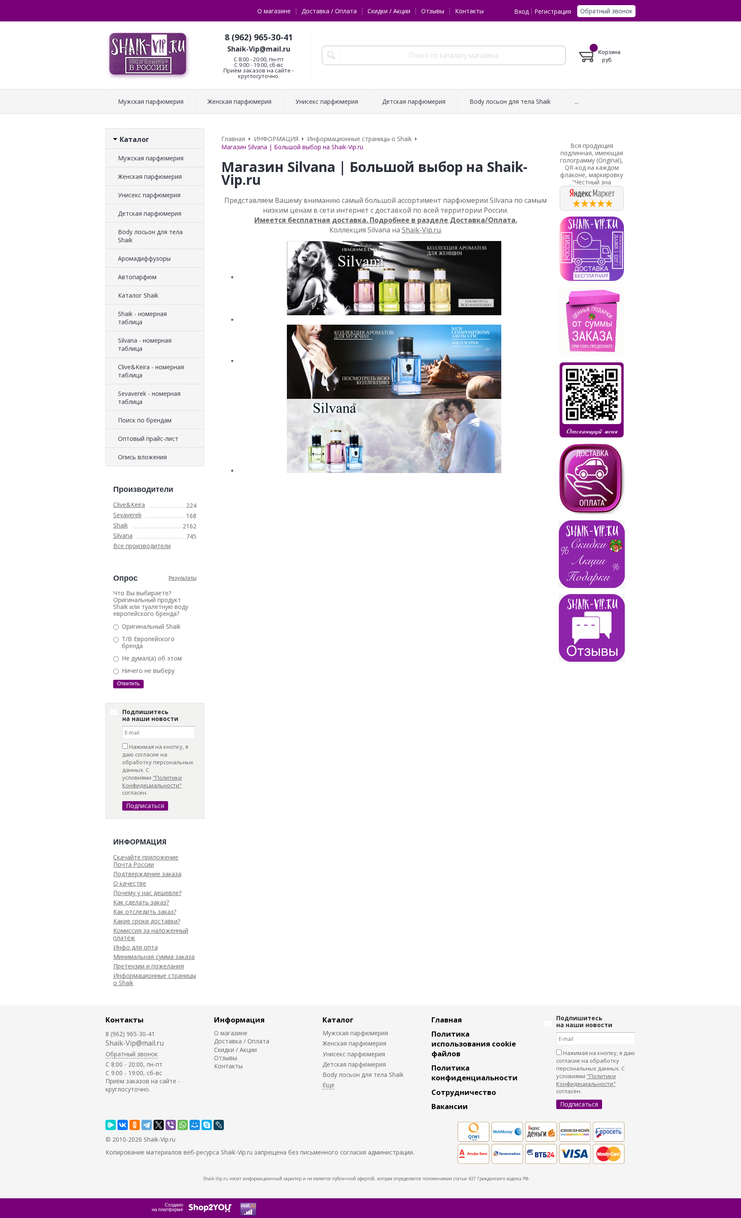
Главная (446, 1020)
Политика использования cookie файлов (473, 1043)
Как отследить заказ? (144, 911)
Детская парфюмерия (149, 213)
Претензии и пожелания (148, 966)
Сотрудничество (463, 1092)
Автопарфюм (137, 277)
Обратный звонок (606, 11)
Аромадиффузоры (144, 258)
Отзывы (432, 11)
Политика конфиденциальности (474, 1072)
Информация (239, 1020)
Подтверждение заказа (147, 874)
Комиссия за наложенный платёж (150, 934)
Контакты (469, 11)
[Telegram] (147, 1125)
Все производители (142, 546)
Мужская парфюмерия (151, 158)
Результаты (182, 578)
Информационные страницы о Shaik (154, 979)
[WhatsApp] (183, 1125)
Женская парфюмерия (150, 176)
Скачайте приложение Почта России (145, 860)
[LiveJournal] (219, 1125)
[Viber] (171, 1125)
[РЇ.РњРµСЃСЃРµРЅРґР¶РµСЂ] (110, 1125)
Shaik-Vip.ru (421, 230)
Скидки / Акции (388, 11)
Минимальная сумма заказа (154, 957)
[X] (159, 1125)
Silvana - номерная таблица (145, 344)
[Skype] (207, 1125)
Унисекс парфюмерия (149, 195)
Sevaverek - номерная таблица (149, 397)
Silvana (123, 535)
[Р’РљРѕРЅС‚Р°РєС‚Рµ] (122, 1125)
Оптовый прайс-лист (148, 438)
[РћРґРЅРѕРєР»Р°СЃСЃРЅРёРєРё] (135, 1125)
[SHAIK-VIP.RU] (148, 55)
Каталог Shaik (138, 295)
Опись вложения (142, 457)
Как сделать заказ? (141, 902)
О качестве (129, 883)
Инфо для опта (135, 947)
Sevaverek (127, 515)
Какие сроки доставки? (146, 921)
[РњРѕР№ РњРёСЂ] (195, 1125)
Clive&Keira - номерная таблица (151, 371)
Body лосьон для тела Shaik (150, 236)
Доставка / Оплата (329, 11)
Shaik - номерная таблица (142, 318)
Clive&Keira (129, 504)
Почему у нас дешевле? (147, 893)
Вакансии (449, 1106)
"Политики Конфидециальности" (152, 781)
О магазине (274, 11)
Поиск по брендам (145, 420)
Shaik (120, 525)
